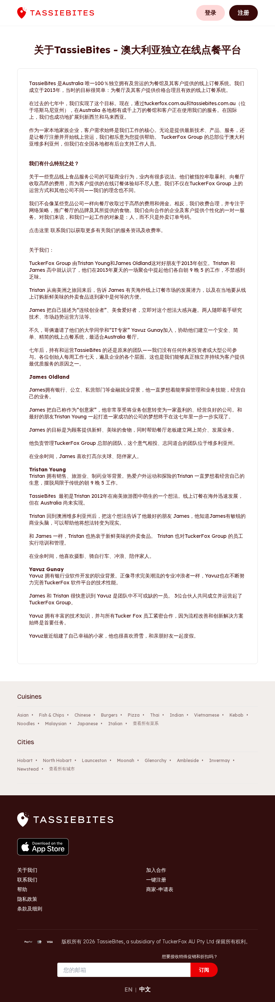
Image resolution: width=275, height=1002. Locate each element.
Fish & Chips (51, 715)
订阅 (204, 970)
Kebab (236, 715)
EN (128, 989)
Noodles (26, 723)
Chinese (82, 715)
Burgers (109, 715)
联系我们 (27, 879)
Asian (23, 715)
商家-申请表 (159, 889)
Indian (177, 715)
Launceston (94, 760)
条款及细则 (29, 908)
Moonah (125, 760)
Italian (115, 723)
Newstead (28, 769)
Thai (154, 715)
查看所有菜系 (146, 723)
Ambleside (188, 760)
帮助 (22, 889)
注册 (243, 12)
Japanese (87, 723)
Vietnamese (206, 715)
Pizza (134, 715)
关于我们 (27, 870)
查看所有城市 (62, 768)
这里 (44, 230)
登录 (210, 12)
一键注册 (156, 879)
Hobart (25, 760)
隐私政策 (27, 899)
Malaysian (56, 723)
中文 (145, 989)
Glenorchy (156, 760)
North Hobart (57, 760)
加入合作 (156, 870)
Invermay (219, 760)
